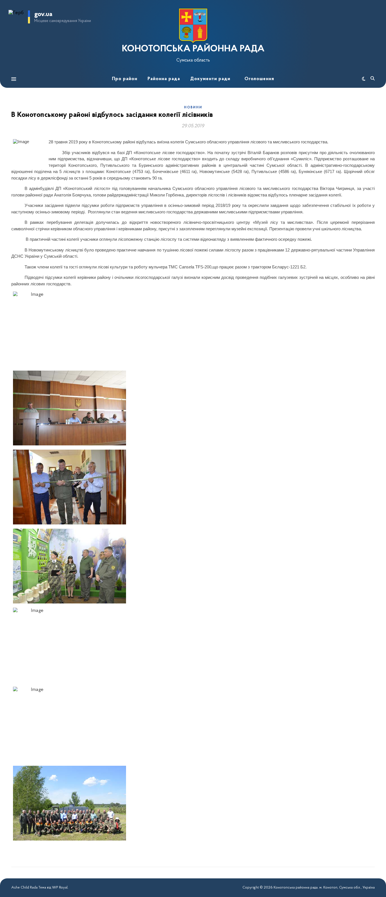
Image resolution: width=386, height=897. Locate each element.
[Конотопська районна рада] (193, 26)
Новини (193, 107)
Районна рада (164, 78)
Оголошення (259, 78)
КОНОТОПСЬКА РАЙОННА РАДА (193, 49)
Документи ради (210, 78)
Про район (124, 78)
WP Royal (60, 887)
